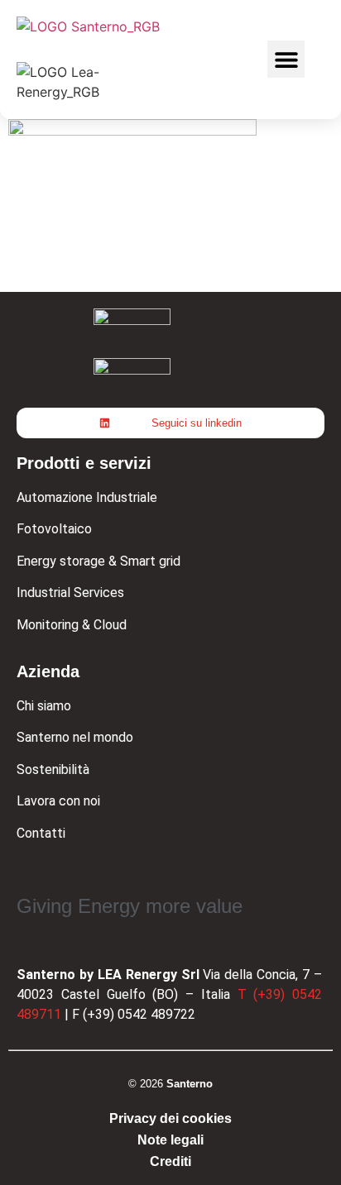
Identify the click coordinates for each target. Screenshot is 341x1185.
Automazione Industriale (87, 497)
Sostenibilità (53, 769)
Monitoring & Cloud (72, 625)
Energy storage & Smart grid (98, 561)
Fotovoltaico (54, 529)
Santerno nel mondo (75, 737)
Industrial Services (70, 592)
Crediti (170, 1161)
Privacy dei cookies (170, 1118)
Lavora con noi (58, 801)
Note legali (170, 1140)
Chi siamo (44, 706)
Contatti (41, 833)
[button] (286, 59)
